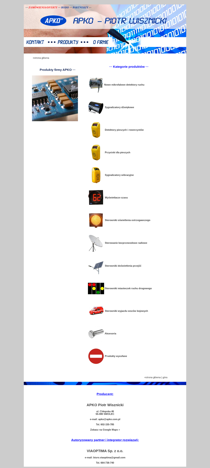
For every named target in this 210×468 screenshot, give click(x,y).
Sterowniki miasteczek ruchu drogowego (128, 288)
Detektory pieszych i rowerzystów (124, 130)
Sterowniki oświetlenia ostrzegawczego (127, 220)
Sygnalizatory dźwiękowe (119, 107)
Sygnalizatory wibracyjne (119, 175)
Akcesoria (110, 333)
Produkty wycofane (115, 356)
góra (165, 377)
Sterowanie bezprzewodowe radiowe (125, 243)
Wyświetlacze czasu (116, 197)
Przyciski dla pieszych (117, 152)
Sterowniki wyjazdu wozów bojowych (126, 311)
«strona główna (41, 58)
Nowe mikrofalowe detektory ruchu (124, 84)
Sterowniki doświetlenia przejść (122, 266)
